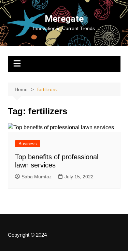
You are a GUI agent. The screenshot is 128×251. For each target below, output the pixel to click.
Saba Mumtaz (37, 176)
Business (27, 143)
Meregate (64, 19)
